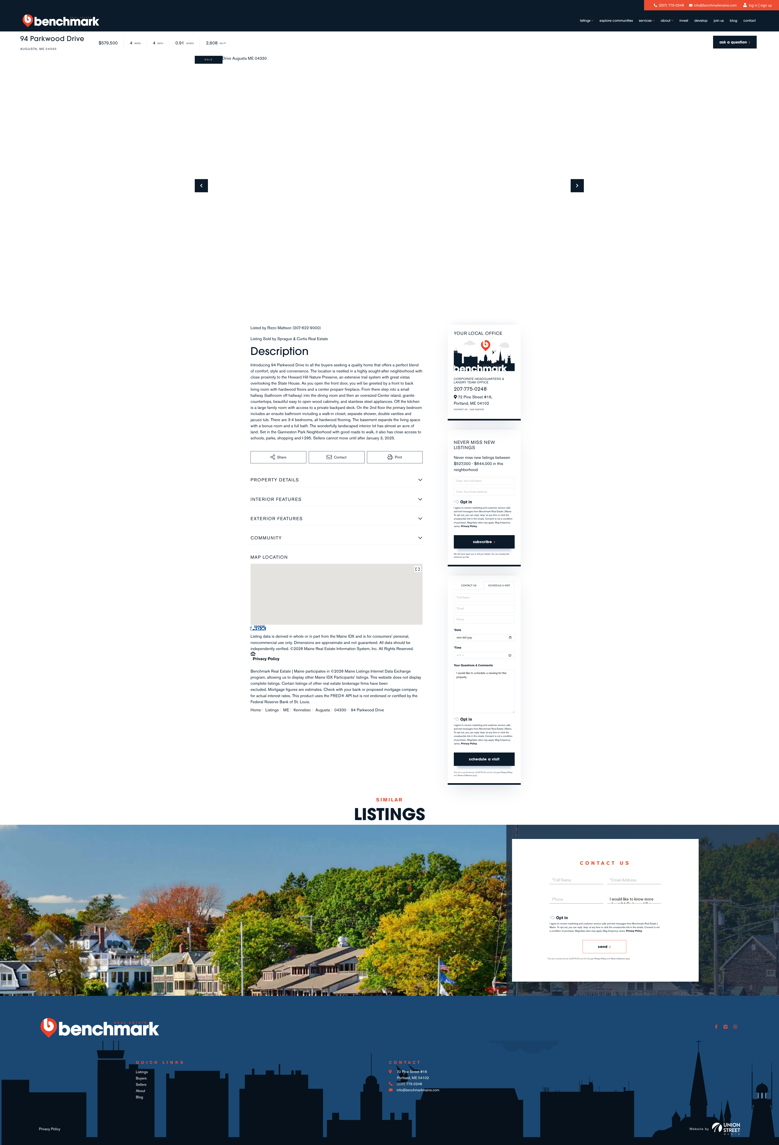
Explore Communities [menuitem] (616, 21)
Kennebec (302, 709)
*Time (457, 647)
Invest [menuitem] (683, 21)
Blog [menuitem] (733, 21)
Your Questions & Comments (473, 665)
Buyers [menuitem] (141, 1078)
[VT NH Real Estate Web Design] (726, 1129)
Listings (272, 709)
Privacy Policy (266, 658)
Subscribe (482, 541)
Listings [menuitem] (585, 21)
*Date (457, 630)
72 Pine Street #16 (412, 1075)
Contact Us (461, 409)
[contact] (735, 42)
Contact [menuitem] (749, 21)
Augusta (322, 709)
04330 (340, 709)
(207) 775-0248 (671, 5)
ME (286, 709)
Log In (753, 5)
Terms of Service (464, 775)
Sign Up (766, 5)
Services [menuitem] (645, 21)
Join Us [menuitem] (719, 21)
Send (602, 946)
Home (256, 709)
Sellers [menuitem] (141, 1084)
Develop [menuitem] (701, 21)
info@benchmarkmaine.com (715, 5)
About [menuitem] (665, 21)
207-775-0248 (470, 389)
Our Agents (477, 409)
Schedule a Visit (499, 585)
